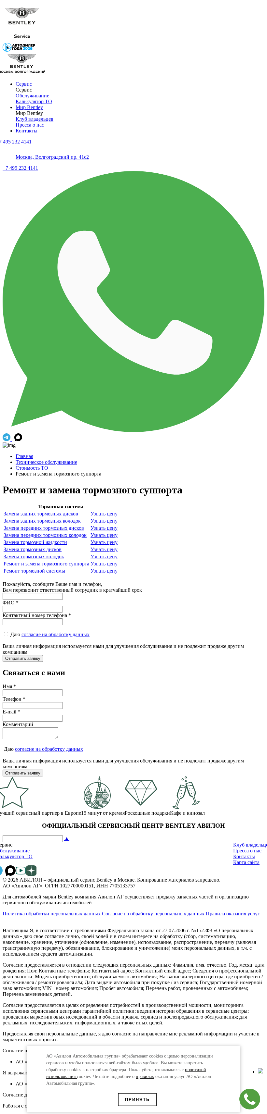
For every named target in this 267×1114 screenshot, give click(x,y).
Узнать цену (104, 513)
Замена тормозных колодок (34, 556)
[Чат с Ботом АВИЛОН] (7, 439)
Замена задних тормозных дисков (41, 513)
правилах (145, 1076)
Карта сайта (246, 862)
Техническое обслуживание (46, 462)
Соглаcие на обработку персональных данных (153, 913)
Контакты (26, 130)
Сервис (24, 84)
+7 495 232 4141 (20, 168)
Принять (137, 1099)
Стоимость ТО (32, 468)
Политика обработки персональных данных (52, 913)
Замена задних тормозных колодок (42, 521)
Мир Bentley (29, 107)
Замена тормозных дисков (33, 549)
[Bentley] (22, 40)
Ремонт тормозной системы (34, 571)
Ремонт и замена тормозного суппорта (46, 563)
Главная (24, 456)
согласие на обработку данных (55, 634)
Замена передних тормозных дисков (44, 528)
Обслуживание (32, 95)
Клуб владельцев (34, 119)
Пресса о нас (30, 125)
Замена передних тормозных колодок (45, 535)
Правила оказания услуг (233, 913)
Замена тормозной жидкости (35, 542)
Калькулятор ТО (34, 101)
